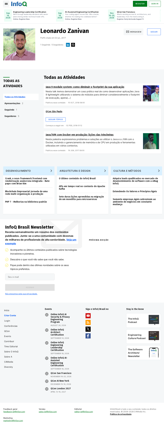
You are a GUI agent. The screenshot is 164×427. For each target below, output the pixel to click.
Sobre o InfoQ (11, 351)
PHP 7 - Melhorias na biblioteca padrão (26, 201)
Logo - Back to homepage (19, 3)
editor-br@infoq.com (83, 411)
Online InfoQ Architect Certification (57, 332)
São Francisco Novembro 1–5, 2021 (141, 295)
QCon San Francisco (61, 373)
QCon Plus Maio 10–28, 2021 (101, 295)
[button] (30, 287)
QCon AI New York (60, 381)
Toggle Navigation (6, 4)
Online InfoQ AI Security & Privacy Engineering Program (60, 318)
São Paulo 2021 (131, 291)
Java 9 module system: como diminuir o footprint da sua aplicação (85, 86)
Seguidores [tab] (11, 116)
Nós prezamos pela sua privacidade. (21, 294)
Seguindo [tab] (10, 109)
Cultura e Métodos (127, 170)
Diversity (8, 367)
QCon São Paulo (54, 111)
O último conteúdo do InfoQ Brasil (77, 178)
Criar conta (10, 315)
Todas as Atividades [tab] (14, 97)
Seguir (154, 32)
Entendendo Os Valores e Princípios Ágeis (135, 191)
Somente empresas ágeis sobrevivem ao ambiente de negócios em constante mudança (134, 202)
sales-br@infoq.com (48, 411)
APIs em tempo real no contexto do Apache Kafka (82, 187)
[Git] (73, 45)
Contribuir (9, 341)
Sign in (154, 4)
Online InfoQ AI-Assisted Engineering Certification (59, 362)
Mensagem (135, 32)
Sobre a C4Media (8, 359)
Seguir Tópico (55, 119)
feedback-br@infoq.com (14, 411)
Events (7, 336)
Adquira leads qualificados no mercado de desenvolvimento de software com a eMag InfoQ (135, 181)
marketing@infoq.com (13, 420)
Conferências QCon (10, 328)
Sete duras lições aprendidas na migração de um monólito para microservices (81, 198)
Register (140, 4)
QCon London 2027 (61, 388)
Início (6, 310)
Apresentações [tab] (13, 103)
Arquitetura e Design (75, 170)
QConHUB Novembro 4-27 (100, 291)
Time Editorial (11, 346)
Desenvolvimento (18, 170)
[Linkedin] (68, 45)
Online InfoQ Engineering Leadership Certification (57, 346)
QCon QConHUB (107, 246)
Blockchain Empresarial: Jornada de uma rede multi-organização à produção (26, 192)
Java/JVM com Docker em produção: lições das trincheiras (80, 134)
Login (7, 320)
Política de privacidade (120, 414)
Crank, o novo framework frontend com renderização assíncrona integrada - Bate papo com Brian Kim (27, 181)
